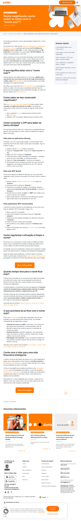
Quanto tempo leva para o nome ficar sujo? (65, 68)
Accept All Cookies (53, 508)
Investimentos (25, 473)
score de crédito (33, 227)
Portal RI (24, 467)
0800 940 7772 (64, 477)
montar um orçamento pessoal (35, 256)
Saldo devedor (44, 479)
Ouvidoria (43, 470)
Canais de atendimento (46, 467)
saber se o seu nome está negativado (18, 104)
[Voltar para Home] (6, 2)
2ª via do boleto (45, 476)
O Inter (24, 463)
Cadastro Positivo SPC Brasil (25, 181)
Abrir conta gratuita (24, 265)
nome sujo (14, 317)
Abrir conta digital (24, 390)
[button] (6, 511)
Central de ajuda (45, 463)
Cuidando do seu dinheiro (15, 33)
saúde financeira (21, 92)
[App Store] (10, 477)
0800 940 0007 (65, 469)
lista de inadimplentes (28, 86)
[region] (36, 510)
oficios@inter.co (65, 482)
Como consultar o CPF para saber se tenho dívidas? (64, 58)
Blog (4, 33)
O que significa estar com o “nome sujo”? (64, 48)
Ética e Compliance (26, 470)
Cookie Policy (41, 511)
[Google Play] (10, 481)
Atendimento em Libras (12, 502)
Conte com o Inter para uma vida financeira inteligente (66, 79)
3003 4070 (63, 465)
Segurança (43, 473)
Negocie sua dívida (45, 482)
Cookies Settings (52, 514)
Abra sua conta (67, 2)
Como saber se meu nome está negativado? (65, 53)
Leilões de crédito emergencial (48, 486)
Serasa (19, 113)
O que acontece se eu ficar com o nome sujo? (66, 73)
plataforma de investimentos (11, 372)
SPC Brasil (12, 115)
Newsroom (25, 479)
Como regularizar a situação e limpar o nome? (65, 63)
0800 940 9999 (65, 473)
